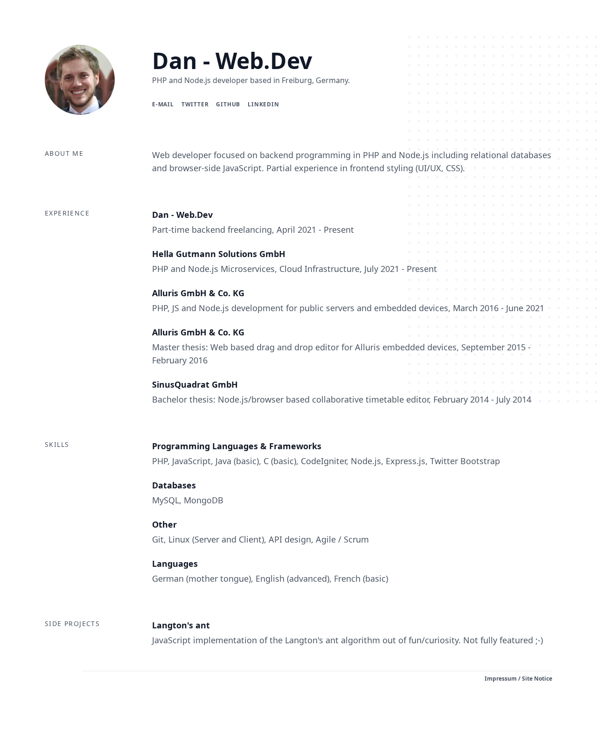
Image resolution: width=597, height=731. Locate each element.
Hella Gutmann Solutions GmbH (218, 253)
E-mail (163, 104)
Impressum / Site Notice (518, 678)
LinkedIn (263, 104)
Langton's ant (181, 625)
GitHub (228, 104)
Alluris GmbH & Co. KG (198, 293)
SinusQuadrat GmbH (195, 384)
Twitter (195, 104)
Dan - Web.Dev (232, 60)
